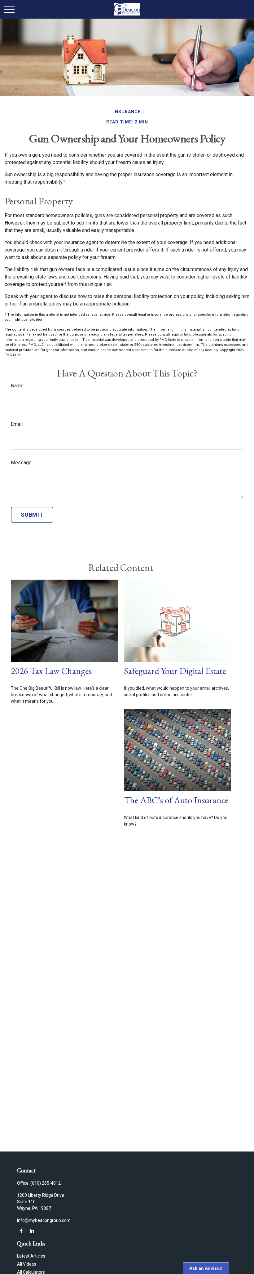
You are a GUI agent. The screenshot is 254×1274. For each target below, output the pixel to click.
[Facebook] (21, 1231)
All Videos (26, 1264)
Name (17, 386)
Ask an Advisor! (206, 1268)
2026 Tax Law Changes (51, 671)
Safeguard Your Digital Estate (175, 671)
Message (21, 463)
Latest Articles (31, 1256)
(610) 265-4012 (45, 1183)
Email (17, 424)
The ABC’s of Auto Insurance (176, 800)
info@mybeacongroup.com (44, 1220)
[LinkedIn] (32, 1231)
